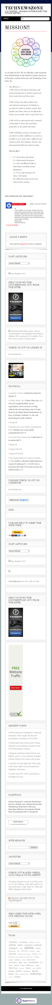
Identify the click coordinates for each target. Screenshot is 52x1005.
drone (38, 951)
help (24, 960)
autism (29, 947)
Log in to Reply (12, 225)
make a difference (27, 965)
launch (16, 965)
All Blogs (31, 942)
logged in (23, 243)
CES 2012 (24, 951)
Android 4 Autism (17, 393)
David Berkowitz (15, 354)
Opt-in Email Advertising (18, 824)
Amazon (37, 942)
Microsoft (21, 968)
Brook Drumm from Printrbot (21, 899)
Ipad (20, 962)
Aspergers (13, 948)
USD (10, 922)
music (28, 967)
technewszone (24, 974)
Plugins (12, 444)
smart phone (26, 971)
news (34, 968)
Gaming (36, 957)
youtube (17, 976)
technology (35, 973)
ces (18, 951)
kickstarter (33, 962)
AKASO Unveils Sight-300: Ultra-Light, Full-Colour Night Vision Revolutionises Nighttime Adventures (24, 766)
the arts (11, 977)
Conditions (32, 951)
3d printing (23, 942)
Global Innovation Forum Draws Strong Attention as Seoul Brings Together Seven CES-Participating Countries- (24, 745)
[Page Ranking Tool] (16, 273)
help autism (31, 959)
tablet (16, 974)
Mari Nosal (13, 968)
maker (37, 965)
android (12, 944)
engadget (34, 954)
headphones (17, 960)
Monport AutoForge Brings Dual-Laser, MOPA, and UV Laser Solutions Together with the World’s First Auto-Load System (24, 756)
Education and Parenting (24, 954)
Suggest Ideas (15, 449)
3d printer (13, 942)
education (12, 953)
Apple (20, 944)
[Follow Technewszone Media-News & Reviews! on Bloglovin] (18, 501)
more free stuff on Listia (30, 581)
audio (21, 948)
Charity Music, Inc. (17, 400)
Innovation (13, 962)
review (18, 970)
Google (12, 422)
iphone (26, 963)
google (11, 960)
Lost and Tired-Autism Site (20, 437)
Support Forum (15, 453)
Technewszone (24, 8)
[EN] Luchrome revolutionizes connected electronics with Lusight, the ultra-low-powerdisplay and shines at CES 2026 (24, 735)
